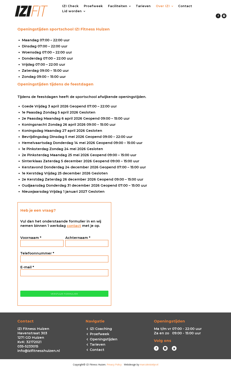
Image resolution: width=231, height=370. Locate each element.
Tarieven (143, 6)
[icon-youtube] (174, 348)
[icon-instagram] (224, 16)
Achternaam (77, 238)
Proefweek (93, 6)
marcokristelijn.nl (149, 364)
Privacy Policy (114, 364)
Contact (185, 6)
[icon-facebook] (218, 16)
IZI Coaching (101, 329)
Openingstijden (103, 339)
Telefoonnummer (37, 253)
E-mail (27, 267)
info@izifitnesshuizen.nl (38, 351)
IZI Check (70, 6)
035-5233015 (27, 346)
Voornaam (30, 238)
